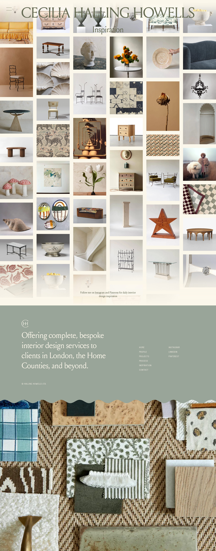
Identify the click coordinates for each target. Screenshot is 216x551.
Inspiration (145, 365)
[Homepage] (108, 12)
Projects (144, 356)
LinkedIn (173, 352)
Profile (143, 352)
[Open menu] (9, 9)
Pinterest (114, 292)
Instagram (100, 292)
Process (143, 361)
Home (142, 347)
